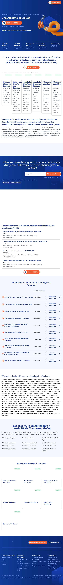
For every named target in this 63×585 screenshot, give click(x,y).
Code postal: (29, 173)
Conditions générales (38, 575)
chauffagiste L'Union (8, 446)
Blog (3, 559)
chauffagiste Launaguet (29, 448)
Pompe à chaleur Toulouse (50, 482)
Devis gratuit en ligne (54, 542)
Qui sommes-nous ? (7, 557)
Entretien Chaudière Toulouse (6, 84)
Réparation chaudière (56, 83)
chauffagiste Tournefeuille (29, 443)
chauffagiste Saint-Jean (49, 446)
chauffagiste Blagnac (8, 438)
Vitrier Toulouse (9, 502)
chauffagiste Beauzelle (29, 446)
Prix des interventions (23, 563)
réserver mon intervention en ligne (17, 30)
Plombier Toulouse (31, 502)
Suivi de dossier (52, 557)
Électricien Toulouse (48, 503)
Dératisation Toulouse (28, 482)
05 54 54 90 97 (12, 23)
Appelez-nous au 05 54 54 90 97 (38, 542)
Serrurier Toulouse (10, 524)
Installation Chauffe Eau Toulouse (11, 182)
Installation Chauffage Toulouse (26, 84)
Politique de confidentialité (50, 575)
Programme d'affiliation (39, 566)
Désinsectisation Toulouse (9, 482)
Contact (4, 564)
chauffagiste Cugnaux (8, 448)
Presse (4, 562)
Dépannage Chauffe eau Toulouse (16, 85)
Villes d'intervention (22, 566)
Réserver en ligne (52, 174)
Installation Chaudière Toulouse (36, 84)
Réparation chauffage (46, 83)
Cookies (59, 575)
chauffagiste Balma (28, 438)
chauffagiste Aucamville (49, 443)
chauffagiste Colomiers (9, 443)
